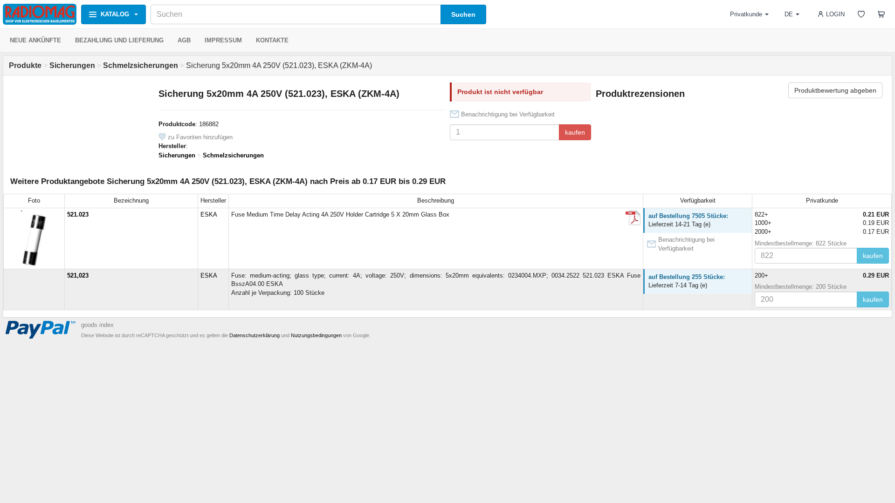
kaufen (575, 132)
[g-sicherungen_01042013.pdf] (633, 218)
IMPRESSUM (223, 40)
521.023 (78, 214)
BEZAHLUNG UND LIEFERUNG (119, 40)
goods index (97, 324)
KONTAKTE (272, 40)
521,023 (78, 275)
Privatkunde (746, 14)
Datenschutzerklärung (254, 335)
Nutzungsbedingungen (316, 335)
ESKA (208, 214)
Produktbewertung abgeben (835, 90)
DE (789, 14)
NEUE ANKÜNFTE (35, 40)
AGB (184, 40)
